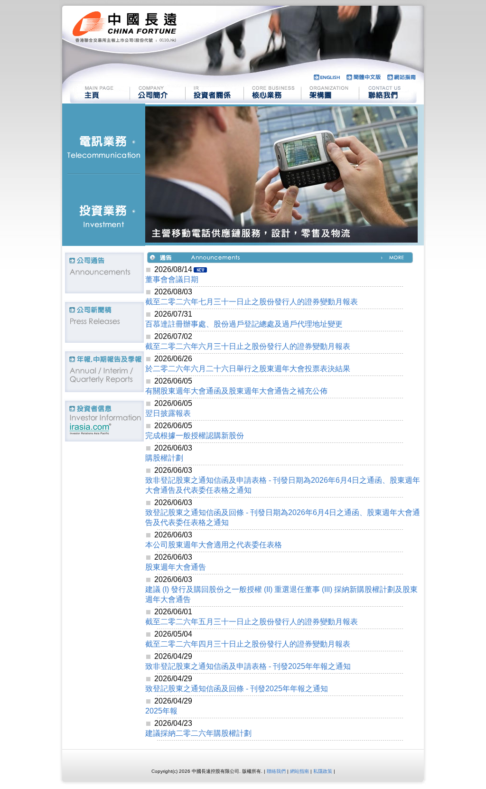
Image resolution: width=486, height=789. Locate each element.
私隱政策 (322, 771)
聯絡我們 (276, 771)
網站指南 (299, 771)
